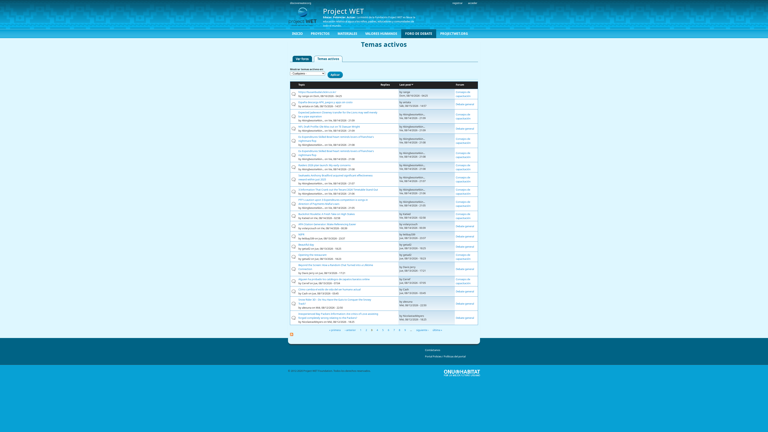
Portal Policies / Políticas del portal (445, 356)
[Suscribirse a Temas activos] (384, 334)
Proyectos (320, 33)
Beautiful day (306, 244)
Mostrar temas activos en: (307, 69)
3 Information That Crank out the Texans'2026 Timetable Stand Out (338, 189)
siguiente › (422, 330)
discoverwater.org (300, 3)
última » (437, 330)
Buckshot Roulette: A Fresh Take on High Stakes (326, 214)
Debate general (465, 104)
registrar (457, 3)
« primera (335, 330)
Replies (385, 84)
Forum (460, 84)
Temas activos (329, 59)
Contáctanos (432, 350)
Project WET (343, 11)
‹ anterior (350, 330)
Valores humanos (381, 33)
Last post (405, 84)
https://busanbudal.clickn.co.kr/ (317, 92)
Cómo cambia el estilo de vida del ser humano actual (329, 289)
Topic (301, 84)
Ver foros (302, 59)
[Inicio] (304, 17)
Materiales (347, 33)
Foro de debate (418, 33)
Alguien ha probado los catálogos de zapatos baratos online (334, 279)
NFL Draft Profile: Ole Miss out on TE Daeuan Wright (329, 126)
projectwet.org (454, 33)
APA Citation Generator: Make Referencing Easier (327, 224)
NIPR (301, 234)
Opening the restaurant (312, 255)
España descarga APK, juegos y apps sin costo (325, 102)
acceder (472, 3)
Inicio (297, 33)
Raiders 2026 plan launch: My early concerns (324, 165)
